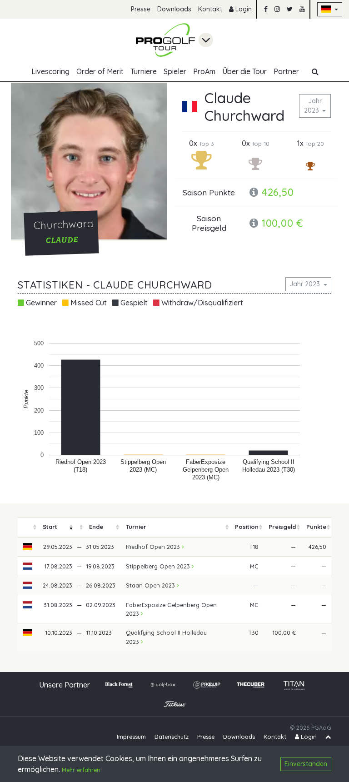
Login (243, 9)
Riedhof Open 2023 (154, 546)
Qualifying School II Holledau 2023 (166, 637)
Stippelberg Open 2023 (159, 566)
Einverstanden (305, 764)
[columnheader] (28, 527)
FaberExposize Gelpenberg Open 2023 (171, 609)
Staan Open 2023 (151, 585)
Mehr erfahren (81, 769)
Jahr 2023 (313, 106)
